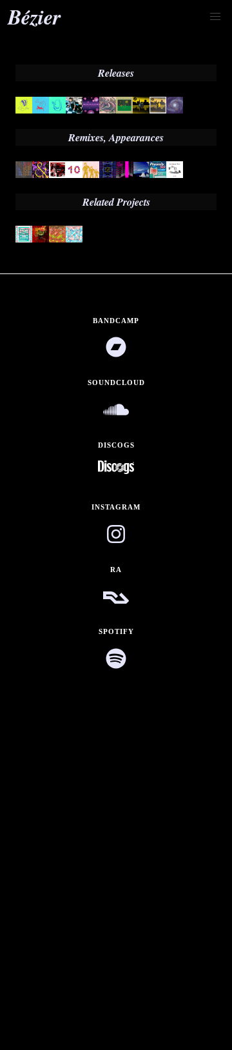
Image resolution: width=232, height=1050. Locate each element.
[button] (215, 17)
